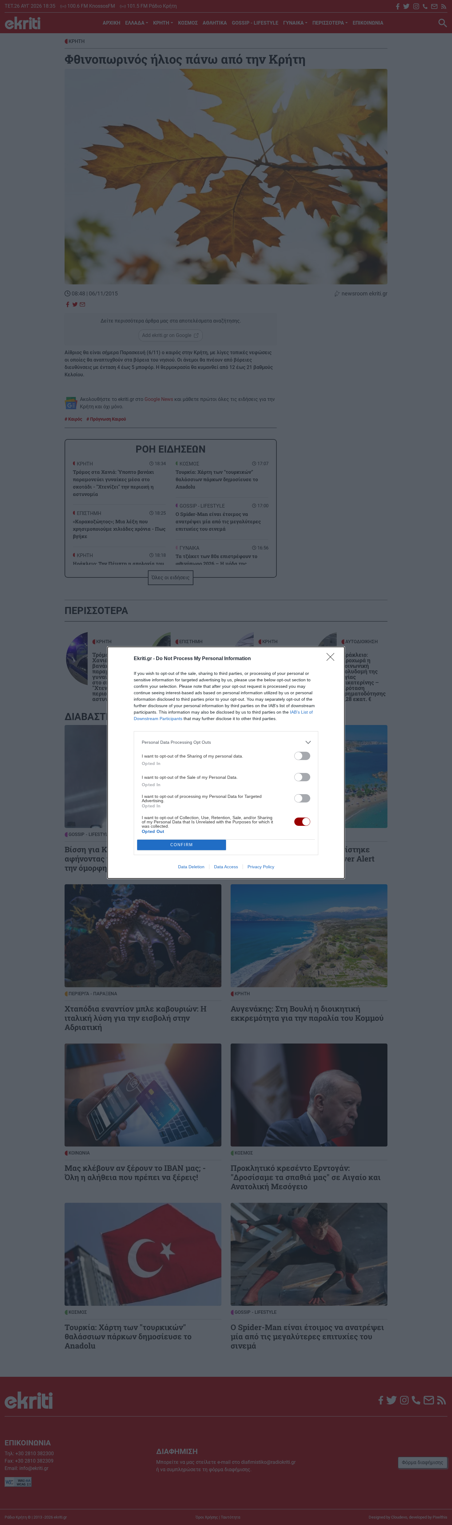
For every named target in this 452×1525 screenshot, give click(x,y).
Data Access (226, 866)
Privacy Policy (261, 866)
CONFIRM (181, 844)
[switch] (302, 756)
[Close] (332, 659)
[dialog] (226, 762)
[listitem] (226, 742)
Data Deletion (191, 866)
